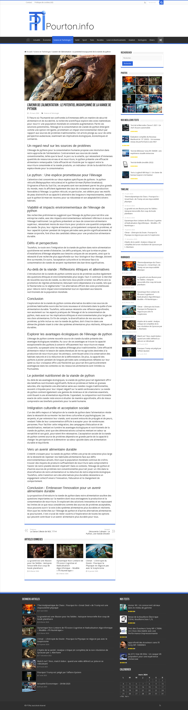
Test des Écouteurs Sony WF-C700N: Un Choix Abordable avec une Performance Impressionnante (145, 631)
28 (143, 694)
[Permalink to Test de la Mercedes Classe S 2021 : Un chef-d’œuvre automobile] (125, 127)
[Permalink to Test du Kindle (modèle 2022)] (125, 165)
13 (136, 687)
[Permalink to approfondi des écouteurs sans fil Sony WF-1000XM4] (123, 645)
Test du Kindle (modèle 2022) (141, 162)
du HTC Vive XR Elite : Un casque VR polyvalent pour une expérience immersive (144, 656)
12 (130, 687)
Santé (77, 40)
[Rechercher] (161, 2)
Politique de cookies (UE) (44, 2)
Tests (92, 40)
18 (123, 690)
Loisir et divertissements (116, 40)
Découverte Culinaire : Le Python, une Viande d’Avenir (98, 532)
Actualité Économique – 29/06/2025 (53, 683)
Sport (84, 40)
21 (143, 690)
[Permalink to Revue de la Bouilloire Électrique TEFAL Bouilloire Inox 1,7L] (123, 619)
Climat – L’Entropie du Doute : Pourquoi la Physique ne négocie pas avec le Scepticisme (97, 564)
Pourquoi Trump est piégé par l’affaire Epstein (59, 672)
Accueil (28, 40)
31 (163, 694)
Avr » (127, 696)
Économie (47, 40)
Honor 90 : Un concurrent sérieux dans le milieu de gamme (144, 606)
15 (149, 687)
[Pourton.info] (61, 20)
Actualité (36, 40)
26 (130, 694)
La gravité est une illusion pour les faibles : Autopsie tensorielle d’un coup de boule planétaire (39, 564)
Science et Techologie (62, 40)
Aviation (132, 40)
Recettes (100, 40)
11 (123, 687)
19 (130, 690)
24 (163, 690)
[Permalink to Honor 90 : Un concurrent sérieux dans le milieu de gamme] (123, 607)
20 (136, 690)
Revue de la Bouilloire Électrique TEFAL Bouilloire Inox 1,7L (143, 618)
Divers (152, 40)
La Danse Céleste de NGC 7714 (43, 531)
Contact (29, 2)
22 (149, 690)
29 (149, 694)
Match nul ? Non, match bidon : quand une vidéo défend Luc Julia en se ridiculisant (149, 338)
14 (143, 687)
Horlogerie (142, 40)
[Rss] (145, 2)
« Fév (122, 696)
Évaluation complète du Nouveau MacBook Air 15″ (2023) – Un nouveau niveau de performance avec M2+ (145, 139)
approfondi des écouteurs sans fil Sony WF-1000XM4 (144, 643)
